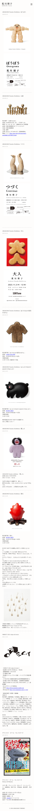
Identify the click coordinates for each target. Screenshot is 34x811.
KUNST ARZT (10, 410)
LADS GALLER (10, 354)
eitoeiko (9, 798)
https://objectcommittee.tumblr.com (15, 688)
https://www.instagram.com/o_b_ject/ (19, 689)
